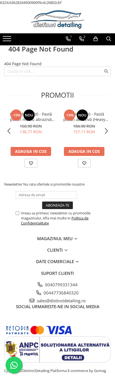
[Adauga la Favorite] (31, 163)
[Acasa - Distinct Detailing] (57, 19)
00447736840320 (60, 293)
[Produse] (8, 40)
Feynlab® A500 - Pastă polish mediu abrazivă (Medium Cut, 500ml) (31, 116)
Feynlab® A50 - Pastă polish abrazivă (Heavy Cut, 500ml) (84, 116)
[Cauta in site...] (108, 39)
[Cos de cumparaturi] (96, 39)
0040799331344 (61, 284)
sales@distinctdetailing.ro (61, 300)
